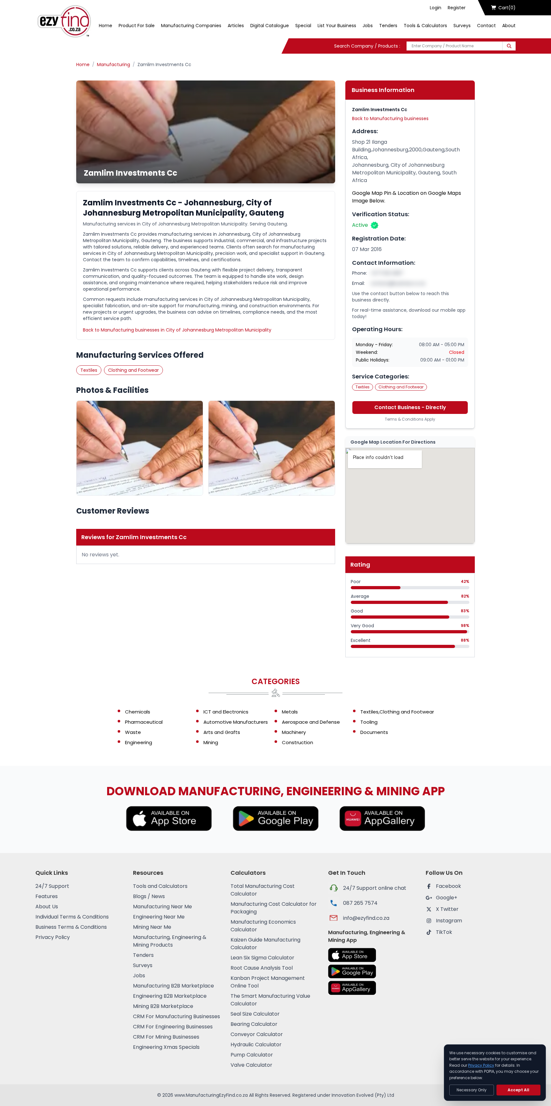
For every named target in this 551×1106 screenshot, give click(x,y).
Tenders (388, 25)
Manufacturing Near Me (162, 906)
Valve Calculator (251, 1065)
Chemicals (137, 711)
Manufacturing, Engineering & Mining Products (169, 941)
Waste (133, 732)
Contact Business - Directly (410, 407)
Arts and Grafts (221, 732)
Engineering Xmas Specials (166, 1047)
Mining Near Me (152, 927)
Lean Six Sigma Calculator (262, 957)
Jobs (368, 25)
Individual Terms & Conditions (72, 916)
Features (46, 896)
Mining (210, 742)
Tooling (369, 722)
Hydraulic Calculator (256, 1044)
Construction (297, 742)
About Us (46, 906)
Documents (374, 732)
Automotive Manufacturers (235, 722)
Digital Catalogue (269, 25)
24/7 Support (52, 886)
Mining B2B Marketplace (163, 1006)
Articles (236, 25)
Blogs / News (149, 896)
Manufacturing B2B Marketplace (173, 985)
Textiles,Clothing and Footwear (397, 711)
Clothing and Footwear (133, 370)
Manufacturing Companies (191, 25)
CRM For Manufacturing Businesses (176, 1016)
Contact (486, 25)
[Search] (509, 46)
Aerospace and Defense (311, 722)
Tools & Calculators (425, 25)
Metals (290, 711)
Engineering (138, 742)
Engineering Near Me (159, 916)
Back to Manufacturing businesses (390, 118)
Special (303, 25)
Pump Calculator (252, 1054)
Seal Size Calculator (255, 1014)
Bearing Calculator (254, 1024)
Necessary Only (472, 1090)
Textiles (88, 370)
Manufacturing (113, 64)
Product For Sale (137, 25)
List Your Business (337, 25)
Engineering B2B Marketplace (170, 996)
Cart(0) (507, 7)
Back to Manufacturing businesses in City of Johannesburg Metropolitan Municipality (177, 330)
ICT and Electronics (225, 711)
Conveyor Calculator (257, 1034)
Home (105, 25)
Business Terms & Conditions (71, 927)
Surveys (462, 25)
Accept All (518, 1090)
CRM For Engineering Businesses (173, 1026)
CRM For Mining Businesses (166, 1037)
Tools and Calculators (160, 886)
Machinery (294, 732)
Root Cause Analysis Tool (262, 968)
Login (435, 7)
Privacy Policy (52, 937)
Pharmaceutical (144, 722)
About (509, 25)
